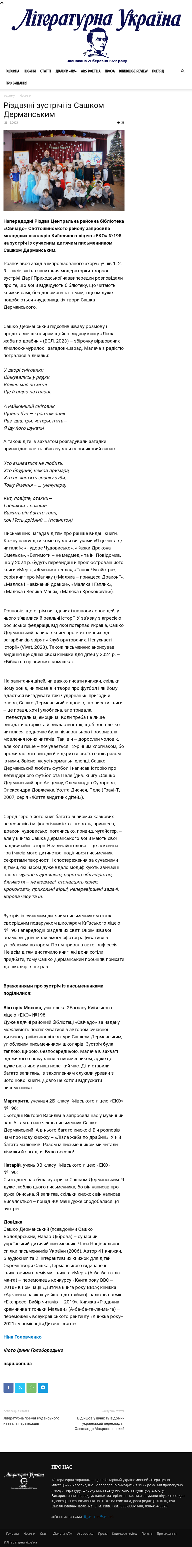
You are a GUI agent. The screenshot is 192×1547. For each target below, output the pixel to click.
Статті (45, 71)
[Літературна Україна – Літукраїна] (96, 35)
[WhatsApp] (31, 1388)
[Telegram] (43, 1388)
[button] (182, 71)
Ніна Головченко (23, 1337)
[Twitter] (20, 1388)
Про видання (16, 83)
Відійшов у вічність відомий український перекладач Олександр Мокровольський (99, 1423)
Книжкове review (133, 71)
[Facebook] (9, 1388)
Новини (30, 71)
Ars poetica (90, 71)
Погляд (158, 71)
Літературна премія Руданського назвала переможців (32, 1421)
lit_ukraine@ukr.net (99, 1516)
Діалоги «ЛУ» (66, 71)
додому (9, 95)
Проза (110, 71)
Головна (12, 71)
